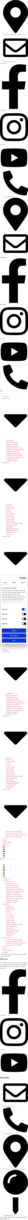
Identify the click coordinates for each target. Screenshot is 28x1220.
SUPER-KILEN (10, 519)
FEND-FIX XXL (10, 508)
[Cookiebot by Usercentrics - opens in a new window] (19, 578)
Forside (5, 396)
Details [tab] (14, 582)
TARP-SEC (9, 534)
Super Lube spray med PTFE (14, 833)
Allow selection (14, 635)
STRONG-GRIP (10, 532)
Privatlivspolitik (7, 842)
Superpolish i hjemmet (12, 451)
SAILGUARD (9, 516)
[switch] (24, 614)
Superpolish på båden (12, 446)
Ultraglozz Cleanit (11, 461)
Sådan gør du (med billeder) (14, 455)
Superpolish (9, 440)
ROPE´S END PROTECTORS (14, 523)
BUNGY (8, 510)
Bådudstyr (6, 904)
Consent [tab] (5, 582)
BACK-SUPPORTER (11, 525)
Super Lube (6, 937)
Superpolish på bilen (12, 444)
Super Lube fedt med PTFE (14, 831)
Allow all (14, 630)
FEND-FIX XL (10, 506)
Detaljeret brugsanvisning (13, 453)
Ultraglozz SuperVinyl (12, 459)
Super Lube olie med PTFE (14, 837)
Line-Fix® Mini (10, 514)
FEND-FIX (9, 504)
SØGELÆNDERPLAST (12, 529)
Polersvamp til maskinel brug (14, 457)
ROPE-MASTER (10, 521)
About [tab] (23, 582)
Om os (5, 839)
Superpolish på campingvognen (15, 449)
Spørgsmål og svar (11, 442)
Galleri (5, 840)
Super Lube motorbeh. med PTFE (16, 835)
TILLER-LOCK (10, 517)
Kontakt (5, 844)
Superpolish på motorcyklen (14, 448)
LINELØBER (9, 527)
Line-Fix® (9, 512)
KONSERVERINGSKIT (12, 530)
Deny (14, 640)
